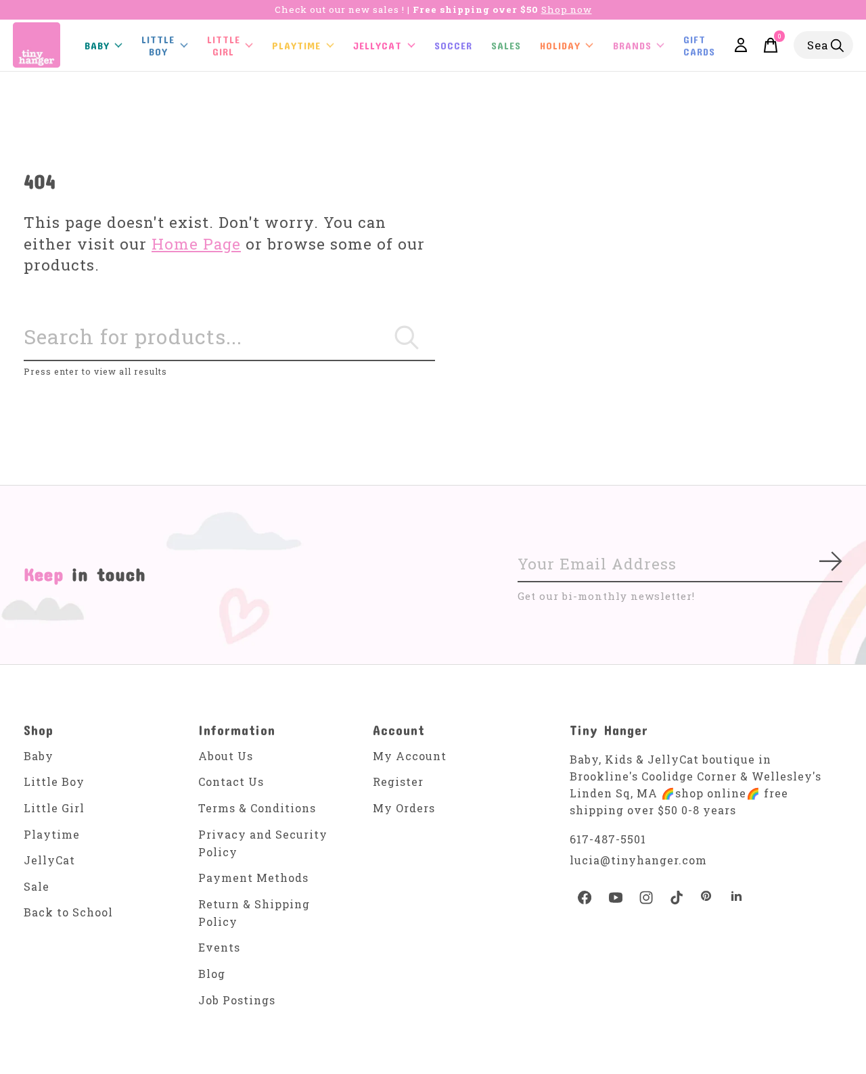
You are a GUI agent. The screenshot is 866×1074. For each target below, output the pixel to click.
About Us (225, 756)
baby (97, 45)
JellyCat (377, 45)
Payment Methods (253, 877)
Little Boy (54, 781)
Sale (36, 886)
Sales (506, 45)
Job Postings (236, 1000)
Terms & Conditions (257, 808)
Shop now (566, 9)
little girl (223, 45)
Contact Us (231, 781)
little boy (158, 45)
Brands (632, 45)
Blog (211, 973)
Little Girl (54, 808)
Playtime (296, 45)
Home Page (196, 244)
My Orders (404, 808)
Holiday (560, 45)
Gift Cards (699, 45)
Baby (38, 756)
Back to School (68, 912)
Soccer (453, 45)
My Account (410, 756)
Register (398, 781)
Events (219, 947)
